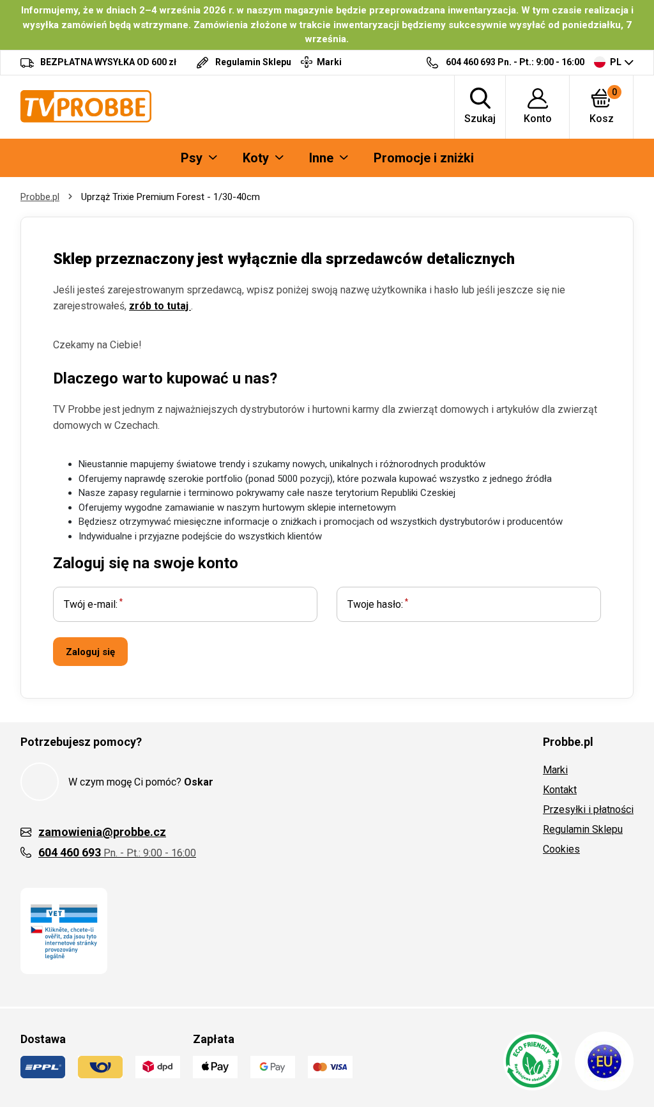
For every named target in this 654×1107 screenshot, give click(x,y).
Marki (555, 770)
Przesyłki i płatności (588, 809)
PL (615, 62)
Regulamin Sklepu (583, 829)
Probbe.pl (39, 197)
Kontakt (560, 790)
